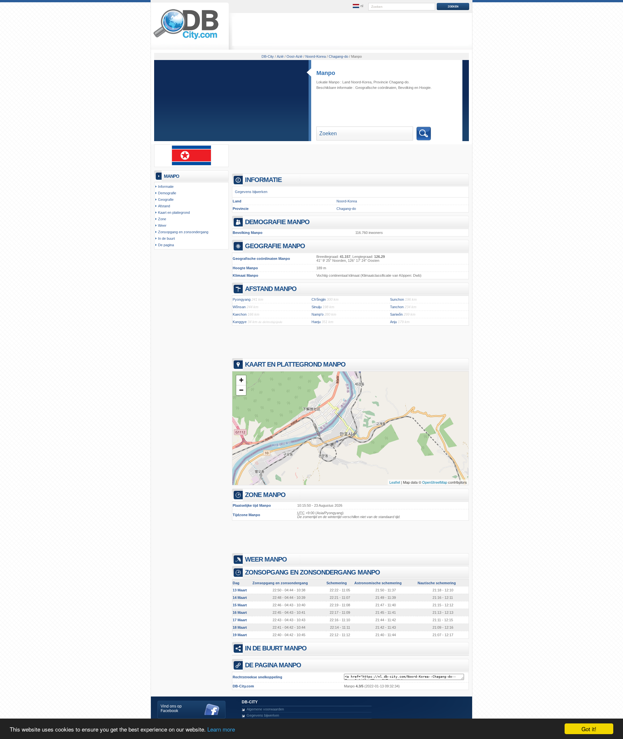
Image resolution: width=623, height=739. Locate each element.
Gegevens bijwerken (251, 192)
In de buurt (166, 238)
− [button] (241, 390)
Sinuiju (317, 307)
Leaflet (394, 482)
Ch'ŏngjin (319, 299)
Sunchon (397, 299)
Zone (162, 219)
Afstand (164, 206)
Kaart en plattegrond (174, 212)
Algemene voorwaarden (265, 709)
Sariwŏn (396, 314)
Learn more (221, 729)
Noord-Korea (346, 201)
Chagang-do (346, 209)
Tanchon (397, 307)
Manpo (325, 73)
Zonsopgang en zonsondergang (183, 232)
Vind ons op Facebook (171, 708)
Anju (393, 322)
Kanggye (240, 322)
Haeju (316, 322)
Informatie (166, 186)
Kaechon (240, 314)
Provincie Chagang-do (391, 82)
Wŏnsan (239, 307)
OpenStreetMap (434, 482)
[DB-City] (185, 39)
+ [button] (241, 380)
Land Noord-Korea (357, 82)
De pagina (166, 245)
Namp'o (318, 314)
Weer (162, 225)
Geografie (166, 199)
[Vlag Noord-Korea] (191, 164)
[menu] (358, 6)
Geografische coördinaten (375, 88)
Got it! (588, 729)
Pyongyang (241, 299)
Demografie (167, 193)
